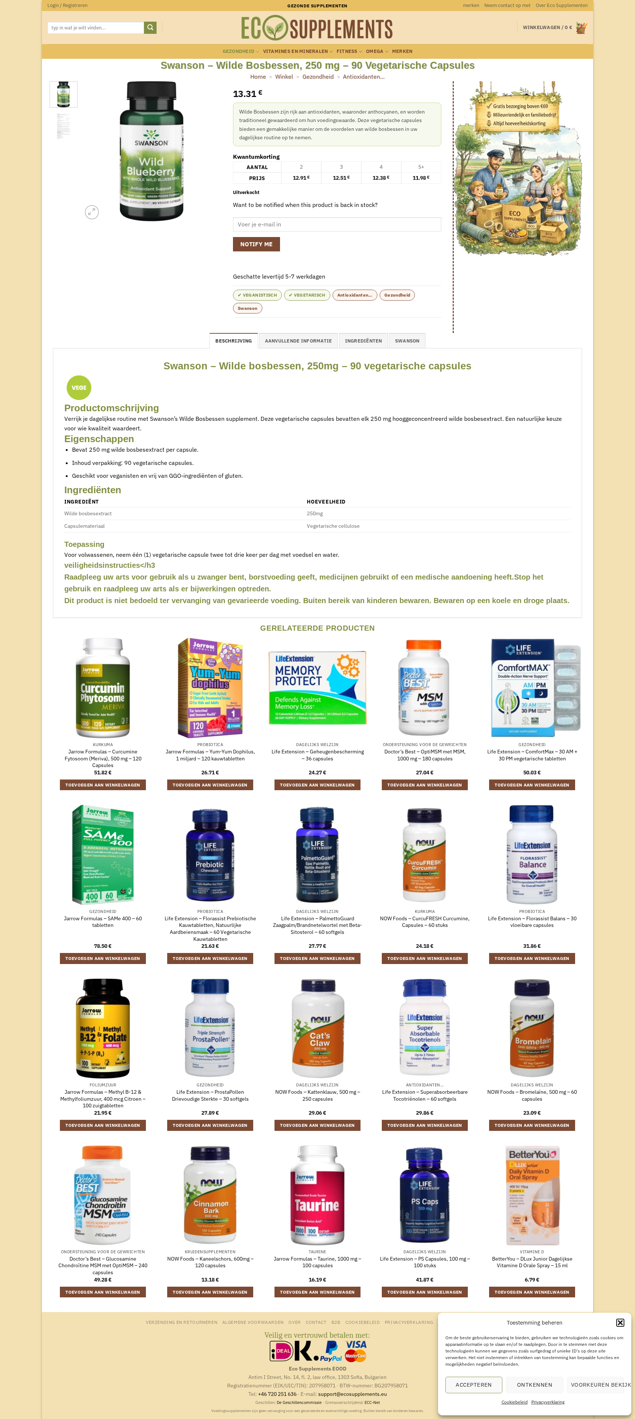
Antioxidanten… (364, 76)
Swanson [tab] (407, 341)
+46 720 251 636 (277, 1393)
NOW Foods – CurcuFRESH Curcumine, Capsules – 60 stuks (425, 922)
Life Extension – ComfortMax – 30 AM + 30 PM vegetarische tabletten (532, 755)
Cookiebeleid (515, 1402)
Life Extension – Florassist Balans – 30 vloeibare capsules (532, 922)
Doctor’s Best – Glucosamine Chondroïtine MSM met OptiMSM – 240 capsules (102, 1265)
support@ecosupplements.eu (352, 1393)
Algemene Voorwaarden (253, 1322)
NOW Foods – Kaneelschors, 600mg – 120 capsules (210, 1262)
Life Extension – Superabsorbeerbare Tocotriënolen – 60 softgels (425, 1095)
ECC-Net (372, 1402)
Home (258, 76)
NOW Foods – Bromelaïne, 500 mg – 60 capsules (532, 1095)
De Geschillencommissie (299, 1402)
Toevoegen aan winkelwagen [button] (102, 785)
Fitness (347, 51)
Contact (316, 1322)
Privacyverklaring (547, 1402)
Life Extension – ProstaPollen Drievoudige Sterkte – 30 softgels (210, 1095)
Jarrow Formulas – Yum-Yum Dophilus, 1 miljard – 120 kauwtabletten (210, 755)
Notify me (256, 244)
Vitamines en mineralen (295, 51)
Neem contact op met (507, 5)
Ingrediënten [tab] (363, 341)
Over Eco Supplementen (562, 5)
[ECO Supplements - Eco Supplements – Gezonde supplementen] (317, 28)
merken (471, 5)
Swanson (248, 308)
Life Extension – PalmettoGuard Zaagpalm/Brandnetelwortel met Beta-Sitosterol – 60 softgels (317, 925)
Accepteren (474, 1384)
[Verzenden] (150, 28)
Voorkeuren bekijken (597, 1384)
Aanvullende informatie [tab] (298, 341)
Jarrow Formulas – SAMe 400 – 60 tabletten (103, 922)
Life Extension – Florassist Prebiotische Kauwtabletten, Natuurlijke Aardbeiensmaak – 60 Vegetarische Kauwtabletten (210, 928)
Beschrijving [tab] (233, 341)
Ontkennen (534, 1384)
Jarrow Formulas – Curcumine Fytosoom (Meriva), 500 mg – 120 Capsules (103, 758)
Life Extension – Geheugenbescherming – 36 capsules (318, 755)
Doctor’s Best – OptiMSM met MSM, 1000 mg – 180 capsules (425, 755)
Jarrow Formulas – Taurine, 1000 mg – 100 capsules (317, 1262)
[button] (620, 1322)
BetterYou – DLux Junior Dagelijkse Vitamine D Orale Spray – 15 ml (532, 1262)
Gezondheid (239, 51)
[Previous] (94, 151)
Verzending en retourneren (181, 1322)
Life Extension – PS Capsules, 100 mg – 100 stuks (425, 1262)
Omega (374, 51)
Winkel (284, 76)
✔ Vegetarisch (307, 295)
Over (294, 1322)
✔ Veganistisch (257, 295)
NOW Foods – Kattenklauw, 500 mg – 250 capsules (317, 1095)
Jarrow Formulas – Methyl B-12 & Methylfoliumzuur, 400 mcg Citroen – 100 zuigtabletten (103, 1099)
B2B (336, 1322)
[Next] (209, 151)
